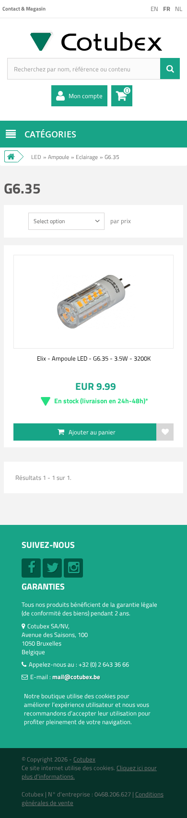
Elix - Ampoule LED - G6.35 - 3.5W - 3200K (94, 358)
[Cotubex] (93, 40)
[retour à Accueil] (11, 156)
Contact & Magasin (24, 8)
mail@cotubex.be (76, 677)
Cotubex (84, 759)
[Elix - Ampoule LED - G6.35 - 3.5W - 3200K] (93, 301)
